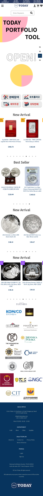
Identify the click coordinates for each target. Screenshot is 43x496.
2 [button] (10, 156)
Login (21, 453)
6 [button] (23, 156)
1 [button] (7, 156)
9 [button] (32, 156)
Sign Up (21, 456)
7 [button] (26, 156)
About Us (11, 440)
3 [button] (14, 156)
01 (40, 47)
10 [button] (36, 156)
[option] (11, 136)
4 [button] (17, 156)
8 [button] (29, 156)
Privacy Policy (31, 440)
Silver (17, 430)
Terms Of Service (21, 442)
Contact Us (20, 440)
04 (40, 60)
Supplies (31, 430)
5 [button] (20, 156)
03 (40, 56)
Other (23, 430)
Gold (10, 430)
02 (40, 51)
